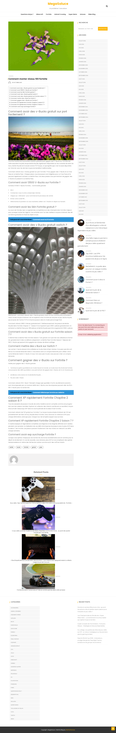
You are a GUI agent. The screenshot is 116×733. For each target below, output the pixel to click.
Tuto (12, 711)
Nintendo (13, 670)
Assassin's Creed (16, 614)
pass (40, 447)
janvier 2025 (82, 103)
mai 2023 (81, 148)
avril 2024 (82, 131)
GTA (12, 649)
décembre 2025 (83, 65)
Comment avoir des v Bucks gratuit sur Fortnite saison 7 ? (28, 96)
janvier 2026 (82, 61)
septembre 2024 (83, 117)
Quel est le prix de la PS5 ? (96, 311)
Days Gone (14, 628)
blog (12, 621)
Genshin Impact (15, 646)
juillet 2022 (82, 165)
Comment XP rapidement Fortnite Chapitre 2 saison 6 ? (28, 102)
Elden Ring (91, 14)
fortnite (26, 447)
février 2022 (82, 183)
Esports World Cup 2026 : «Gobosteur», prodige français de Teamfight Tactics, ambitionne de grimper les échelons (90, 640)
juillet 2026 (82, 40)
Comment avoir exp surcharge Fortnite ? (23, 106)
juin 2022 (81, 169)
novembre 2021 (83, 193)
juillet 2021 (82, 207)
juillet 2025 (82, 82)
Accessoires (14, 607)
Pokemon (14, 684)
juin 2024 (81, 124)
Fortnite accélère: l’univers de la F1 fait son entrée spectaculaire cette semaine (41, 590)
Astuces (83, 14)
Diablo (13, 632)
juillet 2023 (82, 144)
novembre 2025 (83, 68)
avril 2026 (82, 51)
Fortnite (48, 14)
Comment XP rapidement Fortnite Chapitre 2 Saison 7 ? (28, 104)
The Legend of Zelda (17, 708)
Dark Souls (14, 625)
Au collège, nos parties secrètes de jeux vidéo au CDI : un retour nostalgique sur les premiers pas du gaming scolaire (93, 632)
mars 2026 (82, 54)
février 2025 (82, 99)
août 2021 (81, 204)
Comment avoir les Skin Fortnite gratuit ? (22, 92)
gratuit (34, 447)
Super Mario (73, 14)
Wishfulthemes (70, 730)
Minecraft (39, 14)
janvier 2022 (82, 186)
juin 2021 (81, 211)
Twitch (13, 715)
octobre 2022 (83, 155)
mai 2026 (81, 47)
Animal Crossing (60, 14)
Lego (12, 656)
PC (11, 677)
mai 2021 (81, 214)
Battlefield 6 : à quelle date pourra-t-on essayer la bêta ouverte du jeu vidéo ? (96, 269)
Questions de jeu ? (27, 14)
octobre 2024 (83, 113)
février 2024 (82, 134)
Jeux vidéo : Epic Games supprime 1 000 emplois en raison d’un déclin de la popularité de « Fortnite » (41, 503)
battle (11, 447)
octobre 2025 (83, 72)
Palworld (14, 673)
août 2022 (82, 162)
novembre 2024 (83, 110)
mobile (13, 663)
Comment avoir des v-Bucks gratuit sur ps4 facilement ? (27, 88)
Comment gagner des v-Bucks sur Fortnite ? (24, 100)
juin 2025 (81, 86)
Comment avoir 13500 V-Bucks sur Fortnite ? (24, 90)
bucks (18, 447)
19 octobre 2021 (17, 82)
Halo (12, 653)
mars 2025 (82, 96)
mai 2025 (81, 89)
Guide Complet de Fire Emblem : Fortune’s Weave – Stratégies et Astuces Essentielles (91, 625)
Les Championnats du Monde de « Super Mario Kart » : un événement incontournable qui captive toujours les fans (92, 618)
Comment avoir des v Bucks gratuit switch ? (24, 94)
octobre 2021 (83, 197)
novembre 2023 (83, 138)
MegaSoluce (58, 3)
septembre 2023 (83, 141)
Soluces (88, 277)
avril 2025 (82, 92)
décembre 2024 (83, 106)
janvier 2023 (82, 151)
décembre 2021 (83, 190)
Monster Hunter (16, 666)
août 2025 (82, 79)
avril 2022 (82, 176)
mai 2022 (81, 172)
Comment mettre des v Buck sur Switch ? (23, 98)
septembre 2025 (83, 75)
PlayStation (14, 680)
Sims (12, 698)
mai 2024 (81, 127)
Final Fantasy (15, 639)
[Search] (107, 6)
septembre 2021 (83, 200)
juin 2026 (81, 44)
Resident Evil (15, 694)
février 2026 (82, 58)
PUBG (12, 687)
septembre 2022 (83, 158)
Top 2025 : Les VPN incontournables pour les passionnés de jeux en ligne (96, 256)
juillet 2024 (82, 120)
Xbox (12, 718)
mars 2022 (82, 179)
